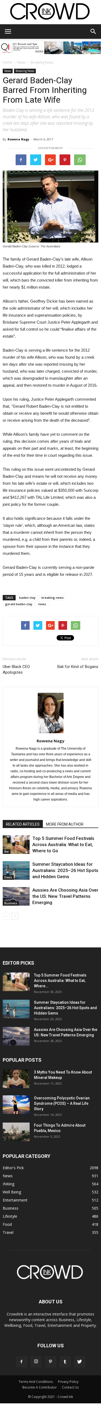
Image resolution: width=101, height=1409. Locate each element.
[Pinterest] (50, 1361)
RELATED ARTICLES (23, 824)
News (21, 62)
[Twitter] (79, 1361)
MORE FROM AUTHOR (64, 824)
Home (7, 62)
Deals (8, 877)
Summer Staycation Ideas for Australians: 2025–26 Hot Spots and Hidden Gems (65, 870)
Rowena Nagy (18, 139)
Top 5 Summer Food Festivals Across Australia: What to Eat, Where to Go (63, 844)
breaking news (52, 598)
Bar (6, 851)
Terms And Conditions (36, 1381)
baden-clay (27, 598)
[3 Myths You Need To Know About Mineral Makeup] (16, 1078)
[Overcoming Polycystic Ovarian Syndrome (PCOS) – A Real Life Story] (16, 1104)
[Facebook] (21, 1361)
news (42, 604)
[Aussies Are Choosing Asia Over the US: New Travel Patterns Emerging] (16, 896)
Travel (8, 1232)
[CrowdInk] (50, 12)
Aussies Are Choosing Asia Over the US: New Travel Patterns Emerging (65, 896)
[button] (93, 31)
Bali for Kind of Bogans (77, 666)
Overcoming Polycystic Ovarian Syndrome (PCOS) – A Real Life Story (62, 1103)
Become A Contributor (39, 1387)
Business (10, 903)
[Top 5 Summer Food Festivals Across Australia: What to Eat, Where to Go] (16, 844)
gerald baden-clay (18, 604)
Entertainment (15, 1200)
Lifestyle (10, 1216)
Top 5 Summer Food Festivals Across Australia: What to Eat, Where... (60, 980)
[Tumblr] (65, 1361)
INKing (8, 1183)
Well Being (12, 1192)
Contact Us (70, 1387)
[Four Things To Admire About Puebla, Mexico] (16, 1132)
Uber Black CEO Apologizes (16, 669)
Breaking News (42, 62)
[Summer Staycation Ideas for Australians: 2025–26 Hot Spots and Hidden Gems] (16, 870)
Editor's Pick (13, 1167)
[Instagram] (36, 1361)
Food (7, 1224)
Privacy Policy (68, 1381)
